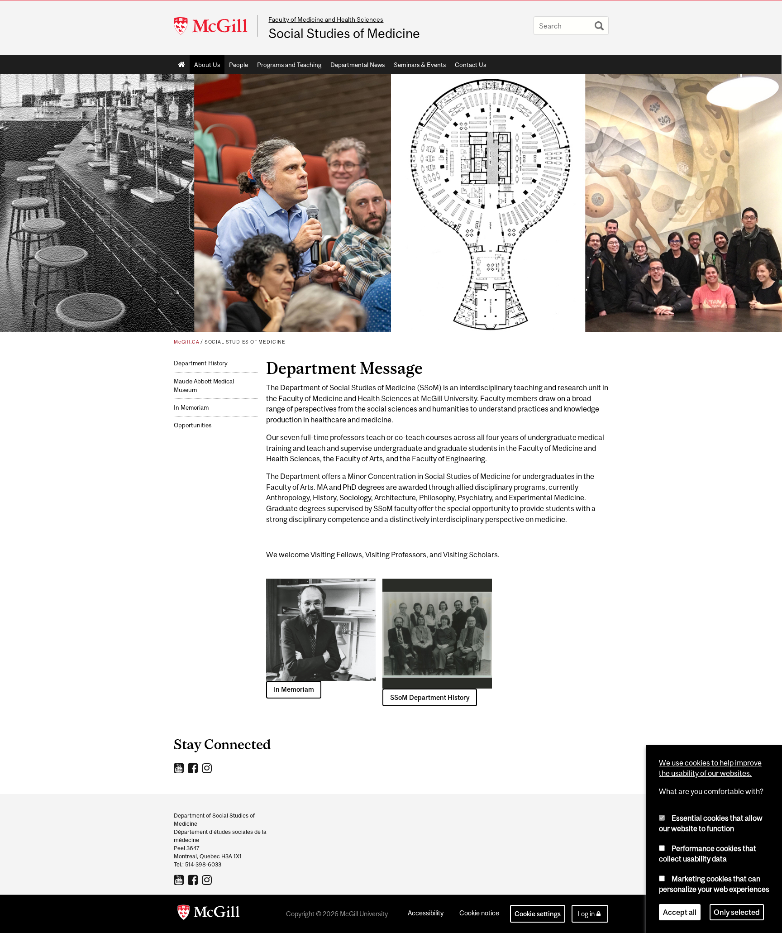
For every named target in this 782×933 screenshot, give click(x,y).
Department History (201, 363)
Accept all (679, 912)
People (238, 64)
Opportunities (192, 425)
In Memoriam (191, 407)
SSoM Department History (430, 697)
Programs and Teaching (289, 64)
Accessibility (425, 913)
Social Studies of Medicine (344, 33)
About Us (207, 64)
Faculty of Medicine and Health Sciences (325, 19)
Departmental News (357, 64)
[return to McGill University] (208, 914)
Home (182, 64)
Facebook (194, 767)
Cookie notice (479, 913)
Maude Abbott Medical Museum (204, 385)
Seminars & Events (420, 64)
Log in (586, 914)
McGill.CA (186, 341)
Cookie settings (538, 914)
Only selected (737, 912)
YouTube (180, 767)
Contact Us (470, 64)
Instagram (208, 767)
